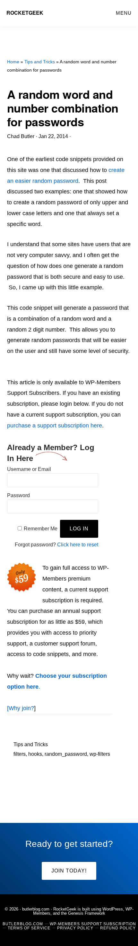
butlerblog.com (35, 909)
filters (19, 754)
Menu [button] (124, 13)
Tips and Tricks (30, 744)
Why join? (21, 708)
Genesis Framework (86, 913)
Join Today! (69, 870)
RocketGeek (24, 12)
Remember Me (40, 528)
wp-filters (100, 754)
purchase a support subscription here (54, 425)
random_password (66, 754)
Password (18, 495)
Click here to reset (77, 544)
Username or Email (29, 469)
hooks (35, 754)
